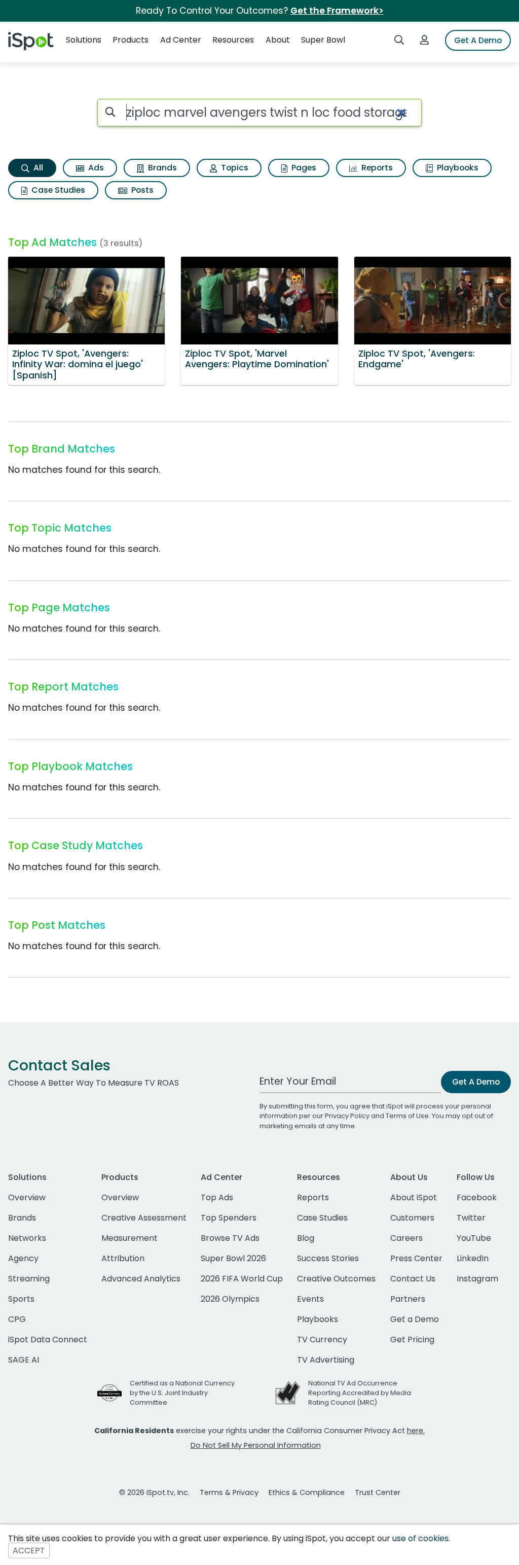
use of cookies (420, 1538)
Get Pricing (412, 1339)
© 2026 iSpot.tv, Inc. (154, 1492)
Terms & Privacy (229, 1492)
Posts (141, 190)
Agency (23, 1258)
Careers (406, 1238)
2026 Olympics (230, 1299)
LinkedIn (473, 1258)
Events (310, 1299)
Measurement (129, 1238)
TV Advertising (325, 1360)
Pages (302, 167)
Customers (412, 1218)
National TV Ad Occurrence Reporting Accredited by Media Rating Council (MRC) (359, 1393)
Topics (233, 167)
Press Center (416, 1258)
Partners (407, 1299)
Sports (21, 1299)
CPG (17, 1319)
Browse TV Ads (230, 1238)
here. (416, 1430)
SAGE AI (23, 1360)
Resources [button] (233, 40)
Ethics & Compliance (307, 1492)
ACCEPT (29, 1550)
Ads (95, 167)
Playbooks (456, 167)
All (37, 167)
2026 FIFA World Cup (242, 1278)
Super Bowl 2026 (233, 1258)
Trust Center (377, 1492)
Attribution (122, 1258)
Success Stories (328, 1258)
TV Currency (322, 1339)
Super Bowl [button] (323, 40)
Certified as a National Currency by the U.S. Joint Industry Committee (182, 1393)
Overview (27, 1197)
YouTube (474, 1238)
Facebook (477, 1197)
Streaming (29, 1278)
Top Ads (217, 1197)
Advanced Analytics (140, 1278)
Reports (376, 167)
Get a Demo (414, 1319)
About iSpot (413, 1197)
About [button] (278, 40)
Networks (27, 1238)
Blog (305, 1238)
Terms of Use (407, 1115)
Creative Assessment (144, 1218)
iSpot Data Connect (47, 1339)
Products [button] (131, 40)
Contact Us (412, 1278)
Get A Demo (478, 40)
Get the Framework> (337, 11)
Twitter (471, 1218)
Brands (161, 167)
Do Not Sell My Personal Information (256, 1445)
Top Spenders (228, 1218)
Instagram (477, 1278)
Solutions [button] (83, 40)
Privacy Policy (347, 1115)
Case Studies (57, 190)
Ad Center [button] (180, 40)
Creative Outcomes (336, 1278)
